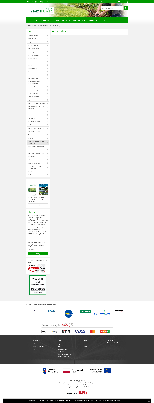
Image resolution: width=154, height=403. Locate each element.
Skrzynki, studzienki (33, 62)
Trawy (30, 135)
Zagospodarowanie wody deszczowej (49, 26)
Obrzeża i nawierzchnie (34, 131)
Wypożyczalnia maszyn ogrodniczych (34, 167)
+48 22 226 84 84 (80, 385)
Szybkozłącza (32, 125)
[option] (40, 311)
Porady (80, 20)
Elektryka (30, 72)
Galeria (56, 20)
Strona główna (32, 26)
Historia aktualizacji (112, 342)
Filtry (29, 42)
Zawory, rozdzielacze (34, 111)
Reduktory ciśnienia (33, 55)
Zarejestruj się (105, 2)
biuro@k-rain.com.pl (53, 2)
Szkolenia (38, 20)
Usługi (30, 171)
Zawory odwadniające (34, 115)
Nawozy (30, 138)
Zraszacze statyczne (34, 96)
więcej (38, 205)
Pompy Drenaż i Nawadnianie (36, 146)
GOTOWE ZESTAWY (33, 35)
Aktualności (47, 20)
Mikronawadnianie (33, 78)
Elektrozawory (32, 38)
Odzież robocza (32, 156)
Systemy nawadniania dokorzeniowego (34, 82)
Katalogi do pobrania (38, 346)
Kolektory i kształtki (33, 45)
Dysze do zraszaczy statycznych (37, 100)
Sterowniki (31, 65)
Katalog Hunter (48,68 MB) (43, 198)
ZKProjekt (110, 340)
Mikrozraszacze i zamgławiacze (37, 103)
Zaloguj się (113, 2)
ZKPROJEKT (93, 20)
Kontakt (102, 20)
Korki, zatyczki (32, 52)
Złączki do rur (32, 118)
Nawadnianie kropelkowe (35, 75)
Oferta (30, 20)
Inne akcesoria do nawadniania (37, 128)
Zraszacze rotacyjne (33, 90)
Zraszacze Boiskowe (34, 87)
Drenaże (30, 150)
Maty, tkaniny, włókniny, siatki (36, 153)
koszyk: (123, 2)
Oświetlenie (31, 160)
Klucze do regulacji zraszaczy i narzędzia (36, 107)
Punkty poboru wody (34, 121)
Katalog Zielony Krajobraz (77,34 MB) (32, 199)
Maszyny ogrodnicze (34, 163)
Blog (86, 20)
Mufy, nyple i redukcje (34, 48)
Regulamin (61, 344)
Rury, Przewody (32, 58)
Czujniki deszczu (32, 68)
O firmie (85, 346)
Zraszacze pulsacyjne (34, 93)
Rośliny (30, 175)
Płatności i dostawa (68, 20)
